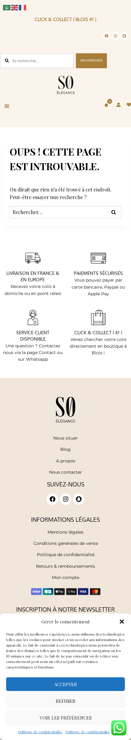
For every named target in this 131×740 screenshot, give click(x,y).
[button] (122, 622)
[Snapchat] (124, 36)
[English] (15, 7)
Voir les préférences (66, 718)
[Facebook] (106, 36)
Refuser (66, 701)
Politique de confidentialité (40, 731)
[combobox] (36, 60)
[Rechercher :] (65, 212)
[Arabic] (7, 7)
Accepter (65, 684)
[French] (23, 7)
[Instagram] (115, 36)
